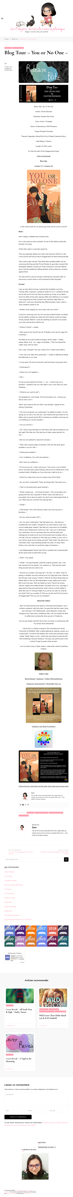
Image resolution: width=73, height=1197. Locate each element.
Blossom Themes (11, 1193)
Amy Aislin (8, 876)
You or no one (23, 815)
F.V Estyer (8, 889)
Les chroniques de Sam (47, 1011)
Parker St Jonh (9, 898)
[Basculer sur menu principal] (2, 18)
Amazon (37, 166)
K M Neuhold (9, 893)
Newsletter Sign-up (53, 684)
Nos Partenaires (18, 47)
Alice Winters (9, 872)
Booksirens (8, 911)
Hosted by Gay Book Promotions (43, 726)
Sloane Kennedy (10, 906)
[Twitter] (25, 805)
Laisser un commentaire (9, 69)
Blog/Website (30, 679)
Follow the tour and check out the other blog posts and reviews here (44, 786)
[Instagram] (20, 805)
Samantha (13, 955)
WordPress (27, 1193)
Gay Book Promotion (41, 812)
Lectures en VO (53, 1009)
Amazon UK (48, 166)
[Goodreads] (23, 805)
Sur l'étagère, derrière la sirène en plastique (19, 1191)
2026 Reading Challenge (15, 953)
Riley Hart (8, 902)
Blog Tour (8, 47)
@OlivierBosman (56, 679)
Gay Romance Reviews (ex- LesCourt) (18, 919)
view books (22, 962)
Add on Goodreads (43, 156)
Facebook (39, 679)
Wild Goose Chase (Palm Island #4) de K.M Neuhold (52, 1016)
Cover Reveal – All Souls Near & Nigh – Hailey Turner (19, 1010)
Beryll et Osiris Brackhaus (13, 885)
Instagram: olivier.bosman (36, 684)
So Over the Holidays (55, 812)
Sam (5, 63)
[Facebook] (28, 805)
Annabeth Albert (10, 880)
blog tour (30, 812)
